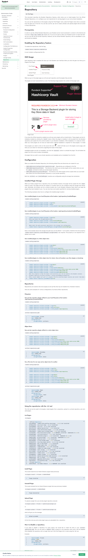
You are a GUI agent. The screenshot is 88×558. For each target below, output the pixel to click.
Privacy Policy (57, 555)
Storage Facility (7, 57)
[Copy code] (83, 202)
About (28, 2)
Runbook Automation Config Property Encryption (10, 52)
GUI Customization (8, 42)
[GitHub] (67, 2)
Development (57, 2)
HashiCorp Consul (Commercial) (7, 36)
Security (4, 68)
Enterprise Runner (7, 25)
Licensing (5, 23)
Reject (74, 554)
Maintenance (6, 62)
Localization (6, 44)
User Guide (34, 2)
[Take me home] (5, 2)
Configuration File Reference (10, 46)
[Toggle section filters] (85, 2)
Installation (5, 19)
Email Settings (6, 39)
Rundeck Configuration (9, 30)
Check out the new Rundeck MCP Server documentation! (9, 7)
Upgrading (5, 21)
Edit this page (29, 550)
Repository (6, 59)
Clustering (5, 64)
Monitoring (5, 66)
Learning (50, 2)
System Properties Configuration (8, 49)
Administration (42, 2)
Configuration (6, 27)
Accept (82, 554)
